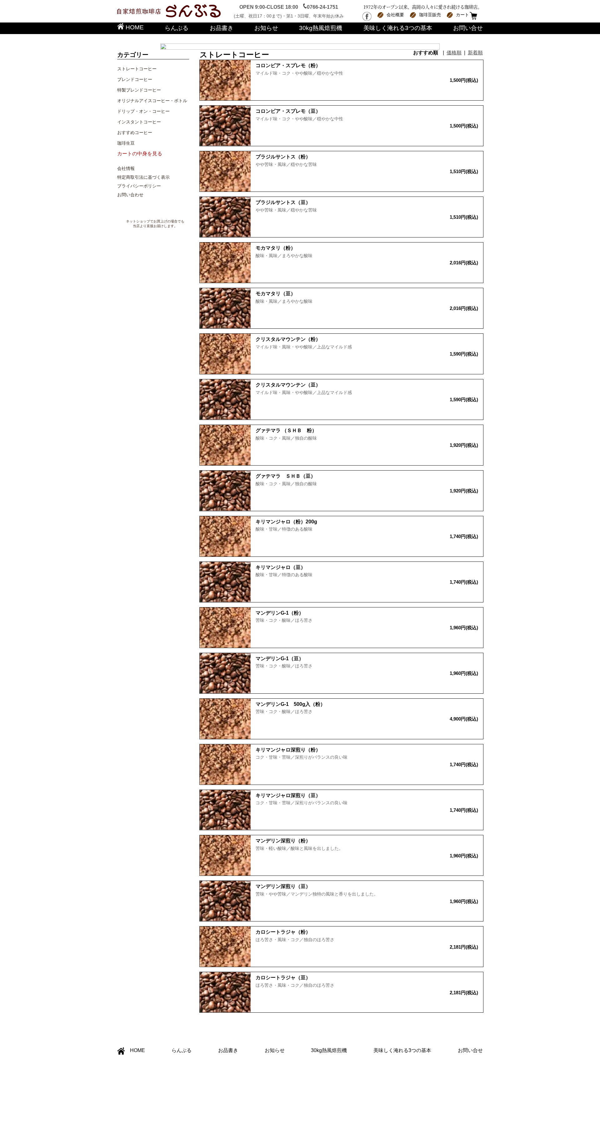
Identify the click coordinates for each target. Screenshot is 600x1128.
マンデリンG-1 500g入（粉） (290, 704)
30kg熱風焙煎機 (320, 28)
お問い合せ (468, 28)
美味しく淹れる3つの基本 (397, 28)
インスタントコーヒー (139, 121)
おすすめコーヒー (134, 132)
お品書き (221, 28)
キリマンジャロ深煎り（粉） (288, 749)
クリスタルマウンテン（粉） (288, 339)
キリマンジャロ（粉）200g (286, 521)
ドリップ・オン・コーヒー (143, 111)
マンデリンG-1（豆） (280, 658)
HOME (134, 27)
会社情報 (126, 168)
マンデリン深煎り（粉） (283, 840)
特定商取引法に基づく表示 (143, 177)
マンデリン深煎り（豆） (283, 886)
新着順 (475, 52)
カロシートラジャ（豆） (283, 977)
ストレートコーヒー (137, 68)
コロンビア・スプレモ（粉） (288, 65)
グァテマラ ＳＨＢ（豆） (286, 476)
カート (462, 14)
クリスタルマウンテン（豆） (288, 384)
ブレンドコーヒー (134, 79)
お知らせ (266, 28)
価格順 (454, 52)
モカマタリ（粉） (276, 248)
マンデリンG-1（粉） (280, 613)
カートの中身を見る (139, 153)
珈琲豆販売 (430, 14)
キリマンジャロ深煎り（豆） (288, 795)
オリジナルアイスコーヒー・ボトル (152, 100)
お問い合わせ (130, 194)
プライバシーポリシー (139, 185)
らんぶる (176, 28)
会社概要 (395, 14)
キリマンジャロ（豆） (281, 567)
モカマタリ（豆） (276, 293)
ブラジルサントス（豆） (283, 202)
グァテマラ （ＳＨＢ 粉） (286, 430)
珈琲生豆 (126, 143)
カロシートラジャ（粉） (283, 932)
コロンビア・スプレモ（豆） (288, 111)
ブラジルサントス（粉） (283, 156)
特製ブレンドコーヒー (139, 89)
